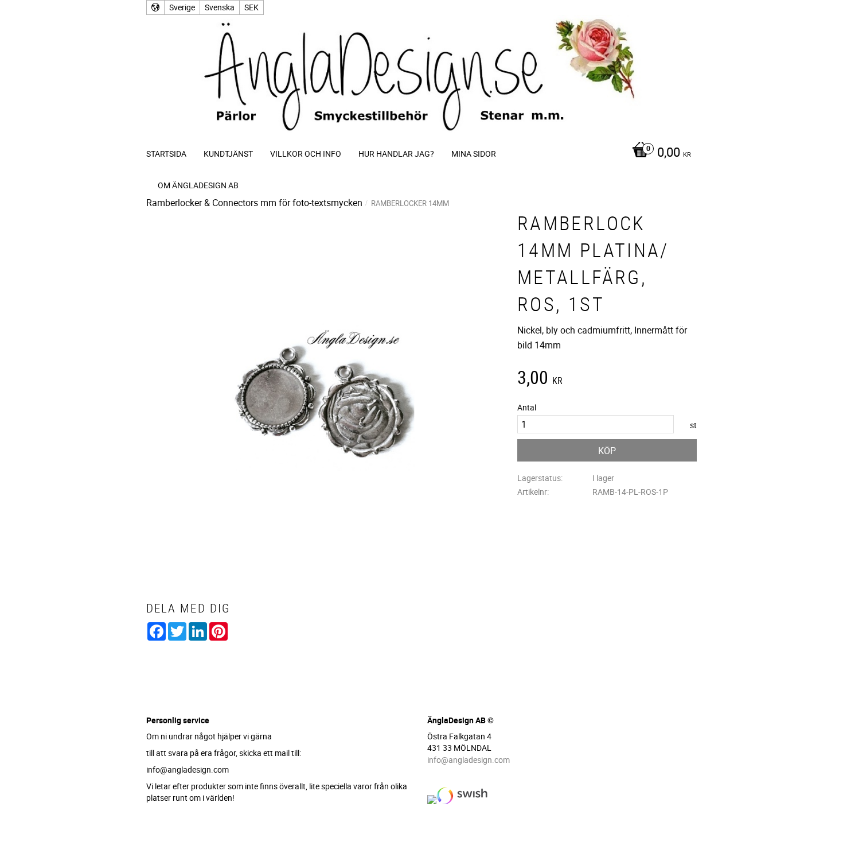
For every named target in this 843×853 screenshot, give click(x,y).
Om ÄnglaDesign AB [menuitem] (198, 185)
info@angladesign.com (468, 759)
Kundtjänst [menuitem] (228, 153)
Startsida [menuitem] (166, 153)
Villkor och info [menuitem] (305, 153)
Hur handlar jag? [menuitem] (396, 153)
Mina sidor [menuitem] (473, 153)
